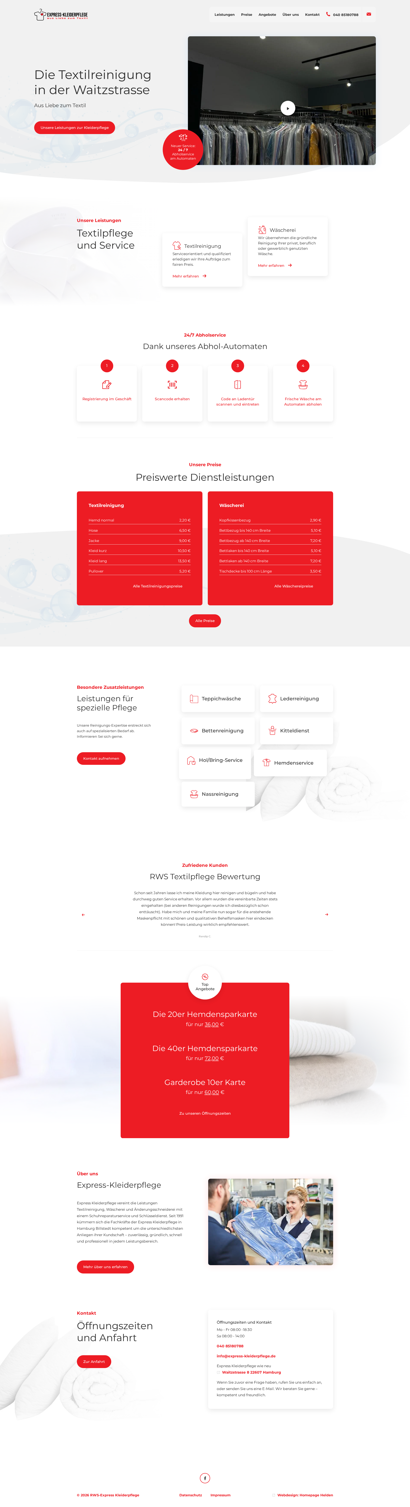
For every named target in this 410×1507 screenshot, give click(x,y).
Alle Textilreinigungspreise (158, 586)
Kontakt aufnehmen (101, 758)
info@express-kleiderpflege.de (246, 1356)
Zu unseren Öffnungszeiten (205, 1113)
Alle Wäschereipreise (294, 586)
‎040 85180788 (230, 1346)
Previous (83, 915)
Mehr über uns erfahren (105, 1267)
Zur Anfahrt (94, 1362)
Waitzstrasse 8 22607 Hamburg (251, 1372)
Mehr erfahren (186, 276)
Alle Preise (205, 621)
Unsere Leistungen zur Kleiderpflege (75, 128)
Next (327, 915)
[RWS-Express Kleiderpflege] (61, 14)
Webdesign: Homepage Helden (305, 1495)
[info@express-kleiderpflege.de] (369, 12)
